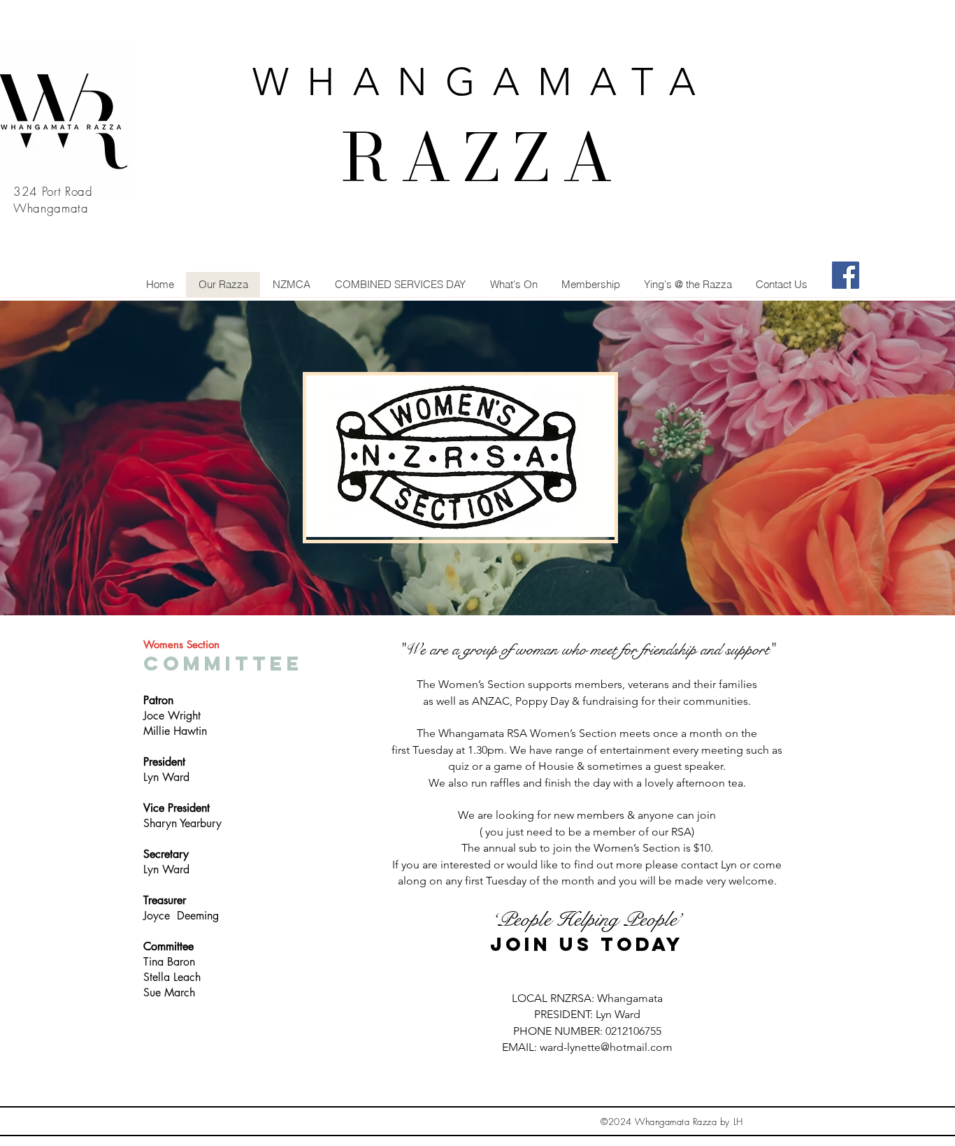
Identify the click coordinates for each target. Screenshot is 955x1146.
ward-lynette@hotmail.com (606, 1047)
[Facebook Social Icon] (845, 275)
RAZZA (483, 157)
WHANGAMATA (483, 82)
